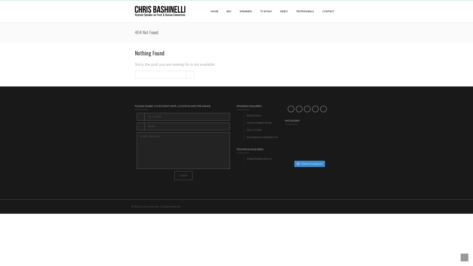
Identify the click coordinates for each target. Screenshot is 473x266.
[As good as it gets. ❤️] (296, 151)
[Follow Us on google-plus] (315, 109)
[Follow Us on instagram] (307, 109)
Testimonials (305, 11)
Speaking (246, 11)
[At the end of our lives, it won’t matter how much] (322, 136)
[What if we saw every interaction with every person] (296, 136)
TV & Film (266, 11)
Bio (229, 11)
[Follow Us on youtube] (323, 109)
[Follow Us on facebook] (291, 109)
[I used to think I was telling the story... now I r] (322, 151)
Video (284, 11)
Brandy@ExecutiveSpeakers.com (262, 137)
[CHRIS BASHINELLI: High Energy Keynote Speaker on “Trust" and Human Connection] (160, 11)
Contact (328, 11)
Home (214, 11)
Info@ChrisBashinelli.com (259, 159)
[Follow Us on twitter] (299, 109)
